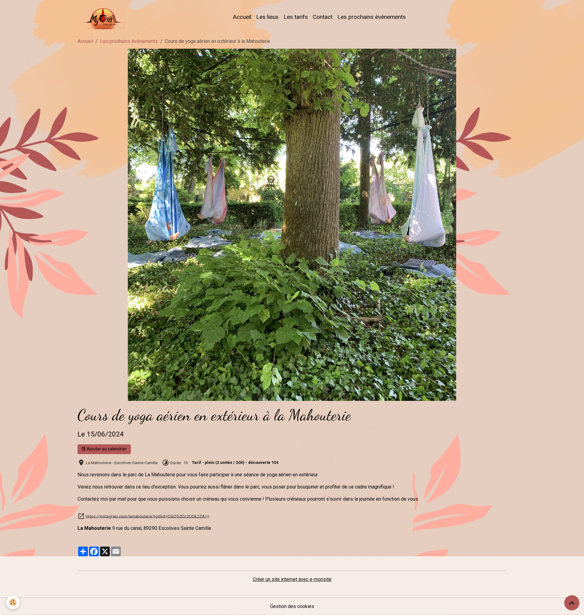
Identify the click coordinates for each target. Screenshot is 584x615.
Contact (322, 16)
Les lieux (267, 16)
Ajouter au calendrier (106, 448)
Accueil (242, 16)
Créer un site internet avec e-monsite (292, 579)
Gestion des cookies (292, 606)
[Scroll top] (571, 602)
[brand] (102, 17)
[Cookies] (13, 602)
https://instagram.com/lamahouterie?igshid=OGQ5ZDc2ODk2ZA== (148, 515)
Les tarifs (295, 16)
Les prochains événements (371, 16)
